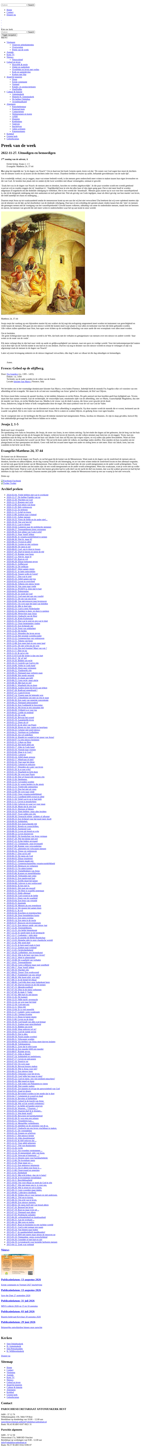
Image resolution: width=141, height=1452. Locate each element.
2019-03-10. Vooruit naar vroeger (21, 749)
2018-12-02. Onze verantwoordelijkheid (24, 794)
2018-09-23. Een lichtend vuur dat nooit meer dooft (29, 819)
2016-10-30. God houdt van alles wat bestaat (26, 1022)
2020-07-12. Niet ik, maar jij (19, 556)
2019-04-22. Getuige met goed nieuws (23, 730)
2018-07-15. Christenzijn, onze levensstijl (25, 843)
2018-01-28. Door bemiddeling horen (23, 915)
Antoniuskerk (18, 94)
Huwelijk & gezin (20, 64)
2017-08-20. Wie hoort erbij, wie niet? (23, 977)
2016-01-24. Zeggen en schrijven (21, 1133)
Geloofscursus (13, 139)
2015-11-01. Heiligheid (17, 1173)
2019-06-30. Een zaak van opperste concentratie (27, 700)
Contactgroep (18, 111)
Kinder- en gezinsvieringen (24, 87)
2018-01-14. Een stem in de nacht (21, 920)
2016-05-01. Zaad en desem (19, 1091)
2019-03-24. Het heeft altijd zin (20, 745)
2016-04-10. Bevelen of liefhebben (22, 1098)
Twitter (13, 483)
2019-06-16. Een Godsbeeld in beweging (25, 705)
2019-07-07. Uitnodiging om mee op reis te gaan (28, 698)
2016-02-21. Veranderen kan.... (20, 1121)
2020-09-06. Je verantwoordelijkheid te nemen (27, 537)
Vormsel (15, 84)
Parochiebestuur (19, 106)
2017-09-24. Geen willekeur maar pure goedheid (28, 965)
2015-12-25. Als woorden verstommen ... (24, 1150)
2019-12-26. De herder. (17, 631)
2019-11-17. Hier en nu (17, 651)
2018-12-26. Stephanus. (17, 779)
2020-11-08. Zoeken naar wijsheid (21, 514)
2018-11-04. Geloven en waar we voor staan (26, 804)
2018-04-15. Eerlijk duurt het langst (22, 881)
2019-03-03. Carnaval (16, 754)
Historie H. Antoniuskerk (23, 97)
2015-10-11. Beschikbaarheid (19, 1180)
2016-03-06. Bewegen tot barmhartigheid (25, 1116)
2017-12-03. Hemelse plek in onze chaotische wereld (30, 940)
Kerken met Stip (19, 74)
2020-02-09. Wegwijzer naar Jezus (22, 613)
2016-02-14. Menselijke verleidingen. (23, 1123)
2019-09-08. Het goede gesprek (20, 675)
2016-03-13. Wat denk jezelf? (19, 1113)
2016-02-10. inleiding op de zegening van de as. (27, 1126)
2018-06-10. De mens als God (20, 856)
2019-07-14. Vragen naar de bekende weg (25, 695)
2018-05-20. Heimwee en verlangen (22, 866)
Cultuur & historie (14, 92)
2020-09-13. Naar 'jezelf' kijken (20, 534)
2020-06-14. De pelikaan (17, 566)
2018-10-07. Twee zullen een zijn (21, 814)
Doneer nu (11, 15)
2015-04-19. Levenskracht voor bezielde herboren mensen (32, 1242)
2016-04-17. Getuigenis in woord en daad (25, 1096)
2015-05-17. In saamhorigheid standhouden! (26, 1232)
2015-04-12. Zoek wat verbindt (20, 1244)
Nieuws (10, 57)
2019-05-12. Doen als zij (17, 722)
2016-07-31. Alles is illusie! (19, 1054)
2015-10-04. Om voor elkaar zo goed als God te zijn (29, 1182)
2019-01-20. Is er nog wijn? (19, 769)
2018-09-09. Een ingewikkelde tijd (22, 824)
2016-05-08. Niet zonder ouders (20, 1086)
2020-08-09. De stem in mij (19, 547)
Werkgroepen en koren (22, 114)
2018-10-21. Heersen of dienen (20, 809)
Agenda (10, 52)
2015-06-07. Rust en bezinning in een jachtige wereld (30, 1225)
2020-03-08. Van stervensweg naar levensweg (27, 601)
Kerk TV (11, 54)
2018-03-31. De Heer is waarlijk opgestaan (25, 891)
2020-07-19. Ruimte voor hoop (20, 554)
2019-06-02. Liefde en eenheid (20, 712)
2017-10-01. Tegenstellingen (19, 962)
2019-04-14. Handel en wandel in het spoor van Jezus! (30, 737)
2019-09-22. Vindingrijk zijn (19, 670)
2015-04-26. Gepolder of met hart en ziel (24, 1239)
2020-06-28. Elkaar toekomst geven (22, 561)
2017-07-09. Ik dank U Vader (19, 992)
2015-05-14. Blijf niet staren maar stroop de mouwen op (31, 1234)
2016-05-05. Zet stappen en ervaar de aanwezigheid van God (33, 1088)
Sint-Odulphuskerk (15, 1344)
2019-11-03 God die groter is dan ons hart (25, 655)
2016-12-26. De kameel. (17, 997)
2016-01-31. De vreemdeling (19, 1131)
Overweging (17, 47)
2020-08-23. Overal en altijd (19, 542)
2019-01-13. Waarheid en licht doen (22, 772)
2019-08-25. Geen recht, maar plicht (22, 680)
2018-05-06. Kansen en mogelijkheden (23, 873)
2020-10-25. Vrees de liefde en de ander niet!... (27, 519)
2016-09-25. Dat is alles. (17, 1034)
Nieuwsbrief (17, 59)
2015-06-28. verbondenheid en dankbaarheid (26, 1217)
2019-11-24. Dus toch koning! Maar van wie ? (27, 648)
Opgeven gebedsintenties (23, 45)
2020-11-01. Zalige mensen (18, 517)
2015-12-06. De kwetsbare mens (21, 1160)
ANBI (15, 116)
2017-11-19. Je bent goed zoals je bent (23, 945)
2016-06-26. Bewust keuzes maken (22, 1066)
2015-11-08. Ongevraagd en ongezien (23, 1170)
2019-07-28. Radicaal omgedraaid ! (22, 690)
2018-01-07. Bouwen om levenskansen (24, 923)
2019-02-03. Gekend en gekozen (21, 764)
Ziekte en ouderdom (21, 67)
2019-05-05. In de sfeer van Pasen (21, 725)
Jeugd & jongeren (14, 77)
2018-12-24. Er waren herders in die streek (25, 784)
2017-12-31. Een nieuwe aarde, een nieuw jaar (27, 925)
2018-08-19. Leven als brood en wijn (23, 831)
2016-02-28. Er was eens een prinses (23, 1118)
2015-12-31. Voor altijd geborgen (21, 1143)
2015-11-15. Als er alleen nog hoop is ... (24, 1168)
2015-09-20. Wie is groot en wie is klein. (24, 1187)
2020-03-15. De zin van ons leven (21, 599)
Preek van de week (20, 50)
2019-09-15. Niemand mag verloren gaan (25, 673)
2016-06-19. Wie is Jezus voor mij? (22, 1069)
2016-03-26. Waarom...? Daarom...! (22, 1108)
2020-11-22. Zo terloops (17, 509)
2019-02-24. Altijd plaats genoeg (21, 757)
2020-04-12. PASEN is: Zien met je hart (24, 589)
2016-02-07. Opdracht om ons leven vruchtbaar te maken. (32, 1128)
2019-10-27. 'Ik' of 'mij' (17, 658)
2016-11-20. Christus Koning (19, 1014)
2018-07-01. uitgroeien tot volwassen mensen (26, 848)
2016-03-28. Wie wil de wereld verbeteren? (25, 1103)
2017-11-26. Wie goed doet (18, 942)
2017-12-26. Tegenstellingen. (19, 928)
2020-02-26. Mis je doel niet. (19, 606)
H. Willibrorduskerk (15, 1351)
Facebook (16, 481)
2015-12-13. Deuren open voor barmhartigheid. (27, 1158)
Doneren (16, 119)
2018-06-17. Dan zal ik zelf (19, 853)
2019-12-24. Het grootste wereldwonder (24, 636)
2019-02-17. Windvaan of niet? (20, 759)
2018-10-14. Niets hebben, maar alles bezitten (26, 811)
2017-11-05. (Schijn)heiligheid (20, 950)
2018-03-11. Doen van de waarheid (22, 898)
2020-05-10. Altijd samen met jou (21, 579)
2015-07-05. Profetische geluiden (21, 1215)
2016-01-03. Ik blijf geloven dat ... (21, 1140)
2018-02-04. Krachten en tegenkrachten (24, 913)
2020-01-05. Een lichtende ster (20, 626)
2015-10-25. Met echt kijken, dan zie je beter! (26, 1175)
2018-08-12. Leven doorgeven (20, 834)
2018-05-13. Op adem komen (19, 868)
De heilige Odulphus (21, 99)
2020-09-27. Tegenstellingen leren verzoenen (26, 529)
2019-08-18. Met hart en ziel (19, 683)
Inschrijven (17, 126)
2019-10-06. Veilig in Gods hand (21, 665)
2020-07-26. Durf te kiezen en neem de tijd (25, 552)
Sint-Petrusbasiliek (15, 1349)
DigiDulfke (17, 89)
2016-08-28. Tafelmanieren (18, 1044)
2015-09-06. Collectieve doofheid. (21, 1192)
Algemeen (11, 104)
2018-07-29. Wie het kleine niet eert (22, 839)
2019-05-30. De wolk (16, 715)
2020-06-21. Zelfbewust (17, 564)
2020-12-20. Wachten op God (20, 500)
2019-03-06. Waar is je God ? (19, 752)
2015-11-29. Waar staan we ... (20, 1163)
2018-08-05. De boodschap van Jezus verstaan (27, 836)
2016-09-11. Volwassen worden (20, 1039)
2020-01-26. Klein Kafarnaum (20, 618)
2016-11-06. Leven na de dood (20, 1019)
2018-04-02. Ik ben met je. (18, 886)
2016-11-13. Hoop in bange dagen (21, 1017)
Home (9, 10)
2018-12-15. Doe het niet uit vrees (21, 789)
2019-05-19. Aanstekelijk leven (20, 720)
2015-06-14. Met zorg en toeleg (20, 1222)
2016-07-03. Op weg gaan (18, 1064)
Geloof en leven (14, 62)
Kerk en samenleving (21, 72)
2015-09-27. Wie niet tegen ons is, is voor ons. (27, 1185)
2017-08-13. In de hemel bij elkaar (22, 980)
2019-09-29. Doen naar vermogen (21, 668)
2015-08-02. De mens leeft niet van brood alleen (28, 1205)
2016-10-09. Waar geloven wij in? (21, 1029)
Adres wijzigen (18, 129)
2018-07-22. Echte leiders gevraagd (22, 841)
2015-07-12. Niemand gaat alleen (21, 1212)
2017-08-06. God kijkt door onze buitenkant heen (28, 982)
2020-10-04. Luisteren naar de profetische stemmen (29, 527)
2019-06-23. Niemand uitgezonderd (22, 702)
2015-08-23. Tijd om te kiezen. (20, 1197)
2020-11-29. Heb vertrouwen (19, 507)
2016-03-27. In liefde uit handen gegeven (25, 1106)
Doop (14, 79)
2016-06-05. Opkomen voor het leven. (23, 1074)
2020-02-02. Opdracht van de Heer (22, 616)
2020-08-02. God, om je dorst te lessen (23, 549)
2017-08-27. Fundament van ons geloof (24, 975)
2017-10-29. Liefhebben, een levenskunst (25, 952)
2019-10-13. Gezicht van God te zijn (23, 663)
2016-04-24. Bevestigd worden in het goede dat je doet (30, 1093)
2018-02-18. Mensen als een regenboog (24, 905)
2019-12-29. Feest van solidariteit (21, 628)
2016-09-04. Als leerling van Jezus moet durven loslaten (31, 1041)
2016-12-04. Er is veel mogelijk (20, 1009)
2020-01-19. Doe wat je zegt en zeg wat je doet (27, 621)
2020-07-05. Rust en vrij (17, 559)
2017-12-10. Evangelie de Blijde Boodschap (26, 938)
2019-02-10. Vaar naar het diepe (21, 762)
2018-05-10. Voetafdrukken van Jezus (23, 871)
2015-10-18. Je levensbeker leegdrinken (24, 1178)
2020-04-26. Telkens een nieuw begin (23, 584)
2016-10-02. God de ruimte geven (21, 1032)
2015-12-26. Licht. (15, 1148)
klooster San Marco (22, 381)
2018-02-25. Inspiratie (16, 903)
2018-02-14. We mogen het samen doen (24, 908)
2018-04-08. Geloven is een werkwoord (24, 883)
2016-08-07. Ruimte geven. (19, 1051)
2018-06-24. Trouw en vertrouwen (22, 851)
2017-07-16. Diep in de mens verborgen (24, 989)
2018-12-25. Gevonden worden (20, 782)
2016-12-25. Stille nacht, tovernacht (22, 999)
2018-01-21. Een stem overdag (20, 918)
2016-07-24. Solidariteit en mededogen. (24, 1056)
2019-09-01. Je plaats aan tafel (20, 678)
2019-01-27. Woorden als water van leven (25, 767)
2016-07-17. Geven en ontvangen (21, 1059)
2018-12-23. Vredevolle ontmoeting (22, 787)
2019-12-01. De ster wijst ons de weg (23, 646)
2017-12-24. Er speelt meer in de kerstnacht (25, 933)
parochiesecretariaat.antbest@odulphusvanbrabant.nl (24, 1422)
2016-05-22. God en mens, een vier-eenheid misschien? (31, 1079)
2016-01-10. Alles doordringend (21, 1138)
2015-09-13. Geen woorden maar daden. (24, 1190)
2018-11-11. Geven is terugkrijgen (21, 801)
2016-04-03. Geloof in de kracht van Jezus (25, 1101)
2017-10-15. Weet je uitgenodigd (21, 957)
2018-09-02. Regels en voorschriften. (23, 826)
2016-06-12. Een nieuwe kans (20, 1071)
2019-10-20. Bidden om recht (19, 660)
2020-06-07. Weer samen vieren (20, 569)
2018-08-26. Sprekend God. (19, 829)
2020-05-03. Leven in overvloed (21, 581)
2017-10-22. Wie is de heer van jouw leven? (26, 955)
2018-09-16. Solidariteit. (17, 821)
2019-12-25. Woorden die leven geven (23, 633)
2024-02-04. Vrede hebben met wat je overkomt (27, 495)
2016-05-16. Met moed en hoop (20, 1081)
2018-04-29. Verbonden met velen (21, 876)
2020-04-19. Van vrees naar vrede (21, 586)
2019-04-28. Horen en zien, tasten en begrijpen (27, 727)
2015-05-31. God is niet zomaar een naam (25, 1227)
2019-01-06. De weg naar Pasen (21, 774)
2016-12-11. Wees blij (16, 1007)
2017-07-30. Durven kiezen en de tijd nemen (26, 985)
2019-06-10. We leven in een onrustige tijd (25, 707)
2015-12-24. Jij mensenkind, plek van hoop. (26, 1153)
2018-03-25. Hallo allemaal (18, 893)
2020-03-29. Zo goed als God (19, 594)
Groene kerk (12, 136)
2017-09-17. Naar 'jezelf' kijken (20, 967)
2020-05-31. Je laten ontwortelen (21, 571)
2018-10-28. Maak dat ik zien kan (21, 806)
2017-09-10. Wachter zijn (18, 970)
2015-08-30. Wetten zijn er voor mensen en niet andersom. (32, 1195)
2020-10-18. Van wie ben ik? (19, 522)
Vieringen (11, 42)
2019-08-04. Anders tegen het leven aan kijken (27, 688)
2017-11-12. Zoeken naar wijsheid (21, 947)
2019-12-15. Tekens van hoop (20, 641)
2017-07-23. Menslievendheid (20, 987)
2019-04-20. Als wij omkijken (20, 735)
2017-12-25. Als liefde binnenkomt (22, 930)
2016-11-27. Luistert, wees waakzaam (23, 1012)
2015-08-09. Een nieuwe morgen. (21, 1202)
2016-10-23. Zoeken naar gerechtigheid (24, 1024)
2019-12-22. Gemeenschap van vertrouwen (25, 638)
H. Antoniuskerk (14, 1346)
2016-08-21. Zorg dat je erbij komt (22, 1046)
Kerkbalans (17, 121)
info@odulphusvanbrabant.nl (13, 1442)
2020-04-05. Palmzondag (18, 591)
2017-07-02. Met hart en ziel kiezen (22, 994)
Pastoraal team (18, 109)
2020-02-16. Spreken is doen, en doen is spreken (28, 611)
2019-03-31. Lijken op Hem (19, 742)
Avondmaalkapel (19, 101)
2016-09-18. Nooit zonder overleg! (22, 1036)
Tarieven (16, 124)
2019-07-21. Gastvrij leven (18, 693)
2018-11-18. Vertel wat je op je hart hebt (24, 799)
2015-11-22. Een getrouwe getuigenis (23, 1165)
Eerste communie (19, 82)
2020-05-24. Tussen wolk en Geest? (22, 574)
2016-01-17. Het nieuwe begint (20, 1135)
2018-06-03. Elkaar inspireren (20, 858)
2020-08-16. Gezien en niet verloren (22, 544)
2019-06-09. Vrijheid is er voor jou (22, 710)
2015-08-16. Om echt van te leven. (22, 1200)
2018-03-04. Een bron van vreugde (22, 900)
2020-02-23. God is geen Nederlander (23, 608)
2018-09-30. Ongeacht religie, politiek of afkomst (28, 816)
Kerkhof (10, 134)
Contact (10, 12)
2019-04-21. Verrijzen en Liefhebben (23, 732)
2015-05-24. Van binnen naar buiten (22, 1229)
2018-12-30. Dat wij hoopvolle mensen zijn (25, 777)
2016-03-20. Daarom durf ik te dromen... (24, 1111)
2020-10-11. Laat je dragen (18, 524)
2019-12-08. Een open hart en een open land (26, 643)
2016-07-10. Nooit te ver (17, 1061)
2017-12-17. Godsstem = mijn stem (22, 935)
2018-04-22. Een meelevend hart (21, 878)
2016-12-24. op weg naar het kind (21, 1002)
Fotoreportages (18, 131)
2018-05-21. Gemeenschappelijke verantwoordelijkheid (31, 863)
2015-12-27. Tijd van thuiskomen (21, 1145)
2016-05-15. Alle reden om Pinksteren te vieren (27, 1084)
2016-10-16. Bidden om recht (19, 1027)
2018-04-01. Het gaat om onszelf (21, 888)
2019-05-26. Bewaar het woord (20, 717)
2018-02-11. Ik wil (15, 910)
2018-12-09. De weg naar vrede (20, 792)
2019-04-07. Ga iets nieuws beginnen (23, 740)
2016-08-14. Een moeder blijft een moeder (25, 1049)
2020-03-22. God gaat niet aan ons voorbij (25, 596)
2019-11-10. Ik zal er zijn (18, 653)
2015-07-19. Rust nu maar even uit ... (23, 1210)
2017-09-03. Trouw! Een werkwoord (23, 972)
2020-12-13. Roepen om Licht (20, 502)
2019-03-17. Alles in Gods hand (21, 747)
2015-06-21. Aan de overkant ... (20, 1220)
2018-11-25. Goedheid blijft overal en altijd (25, 796)
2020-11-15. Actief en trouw (19, 512)
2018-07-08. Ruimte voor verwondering (24, 846)
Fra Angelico (12, 374)
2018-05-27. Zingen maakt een (20, 861)
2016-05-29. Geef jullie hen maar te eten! (24, 1076)
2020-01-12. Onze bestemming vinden (23, 623)
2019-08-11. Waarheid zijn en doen (22, 685)
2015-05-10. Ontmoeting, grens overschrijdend (27, 1237)
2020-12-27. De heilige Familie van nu (23, 497)
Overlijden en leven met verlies (25, 69)
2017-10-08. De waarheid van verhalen (24, 960)
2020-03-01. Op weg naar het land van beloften (27, 603)
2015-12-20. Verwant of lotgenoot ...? (23, 1155)
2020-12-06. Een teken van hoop (21, 505)
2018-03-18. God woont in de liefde (22, 895)
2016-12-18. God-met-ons (18, 1004)
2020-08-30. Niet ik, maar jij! (19, 539)
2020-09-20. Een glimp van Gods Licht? (24, 532)
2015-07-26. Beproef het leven (20, 1207)
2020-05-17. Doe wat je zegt (19, 576)
